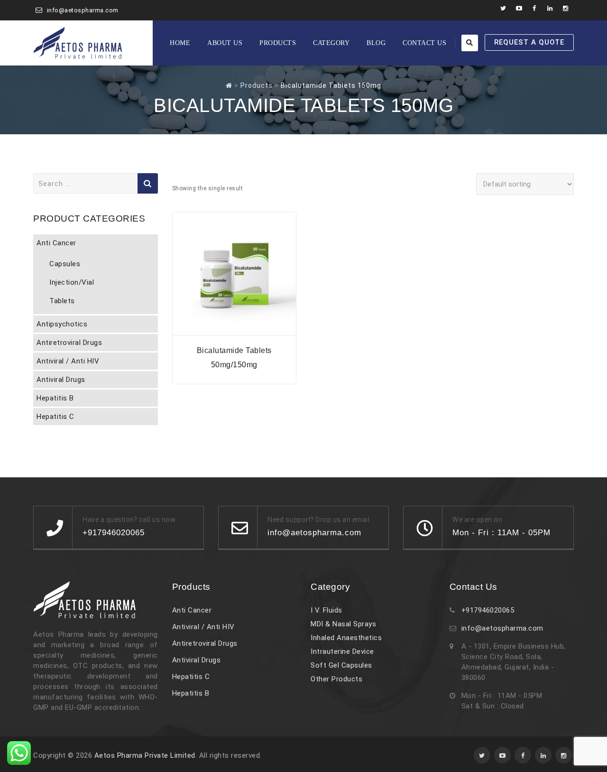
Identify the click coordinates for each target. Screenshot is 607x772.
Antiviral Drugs (61, 379)
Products (277, 43)
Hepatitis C (55, 416)
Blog (376, 43)
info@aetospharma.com (83, 10)
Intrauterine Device (342, 651)
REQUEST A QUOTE (529, 42)
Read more (234, 329)
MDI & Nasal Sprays (343, 624)
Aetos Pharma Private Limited (144, 755)
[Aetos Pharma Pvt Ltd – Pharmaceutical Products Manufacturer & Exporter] (77, 42)
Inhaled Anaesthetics (346, 637)
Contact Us (424, 43)
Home (180, 43)
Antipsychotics (62, 324)
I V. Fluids (326, 610)
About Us (224, 43)
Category (331, 43)
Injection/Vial (71, 282)
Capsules (64, 264)
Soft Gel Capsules (341, 665)
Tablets (62, 301)
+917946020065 (488, 610)
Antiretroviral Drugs (69, 342)
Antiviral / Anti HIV (68, 361)
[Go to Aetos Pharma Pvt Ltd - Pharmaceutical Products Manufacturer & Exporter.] (229, 85)
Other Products (336, 679)
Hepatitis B (55, 398)
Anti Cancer (56, 243)
